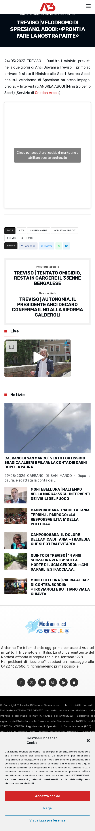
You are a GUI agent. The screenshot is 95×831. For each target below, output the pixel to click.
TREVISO (28, 238)
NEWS (12, 238)
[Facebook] (21, 682)
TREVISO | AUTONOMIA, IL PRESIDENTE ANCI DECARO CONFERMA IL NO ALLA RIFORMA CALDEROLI (47, 305)
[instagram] (53, 682)
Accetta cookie (47, 796)
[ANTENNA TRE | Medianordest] (48, 2)
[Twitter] (31, 682)
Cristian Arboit (47, 93)
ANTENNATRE (39, 230)
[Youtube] (42, 682)
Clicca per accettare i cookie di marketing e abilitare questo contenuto (47, 155)
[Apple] (74, 682)
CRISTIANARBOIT (65, 230)
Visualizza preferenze (47, 820)
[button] (88, 740)
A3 (22, 230)
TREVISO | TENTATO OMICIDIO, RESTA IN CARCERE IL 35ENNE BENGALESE (47, 275)
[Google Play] (63, 682)
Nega (47, 808)
